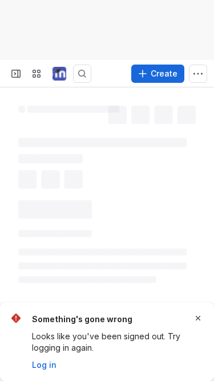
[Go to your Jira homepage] (59, 74)
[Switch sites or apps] (36, 74)
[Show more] (198, 74)
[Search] (82, 74)
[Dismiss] (198, 318)
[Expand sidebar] (16, 74)
